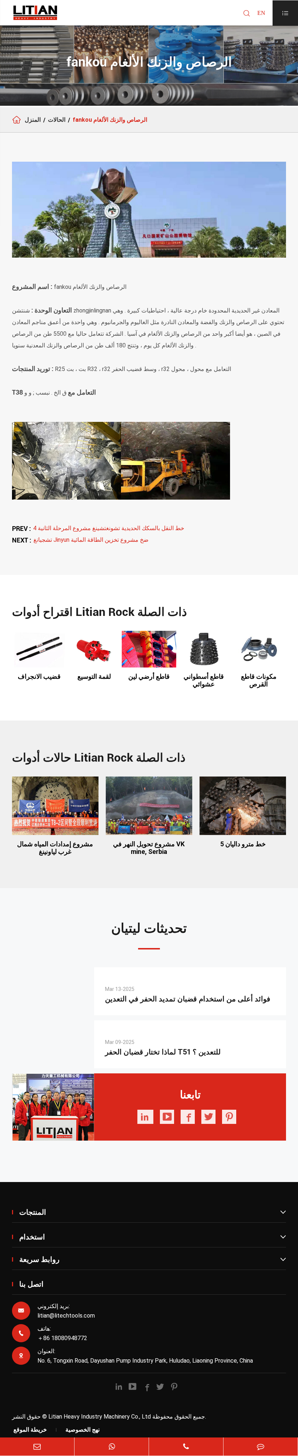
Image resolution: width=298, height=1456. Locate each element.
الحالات (56, 119)
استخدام (152, 1237)
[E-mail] (37, 1446)
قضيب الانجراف (39, 676)
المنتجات (152, 1212)
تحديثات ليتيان (149, 928)
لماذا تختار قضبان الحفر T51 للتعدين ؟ (163, 1052)
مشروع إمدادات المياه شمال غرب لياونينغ (55, 847)
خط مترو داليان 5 (243, 844)
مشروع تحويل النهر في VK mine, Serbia (149, 847)
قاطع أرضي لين (149, 676)
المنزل (33, 119)
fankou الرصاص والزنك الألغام (110, 119)
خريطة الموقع (30, 1429)
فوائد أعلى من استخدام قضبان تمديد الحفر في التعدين (187, 999)
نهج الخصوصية (82, 1429)
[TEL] (186, 1446)
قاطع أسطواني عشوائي (204, 680)
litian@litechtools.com (66, 1315)
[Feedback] (261, 1446)
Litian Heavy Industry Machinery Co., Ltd (99, 1416)
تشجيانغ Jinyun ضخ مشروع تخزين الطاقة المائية (91, 539)
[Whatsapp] (111, 1446)
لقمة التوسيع (94, 676)
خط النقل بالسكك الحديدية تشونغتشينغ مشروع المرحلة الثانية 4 (108, 528)
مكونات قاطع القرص (259, 680)
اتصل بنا (31, 1284)
